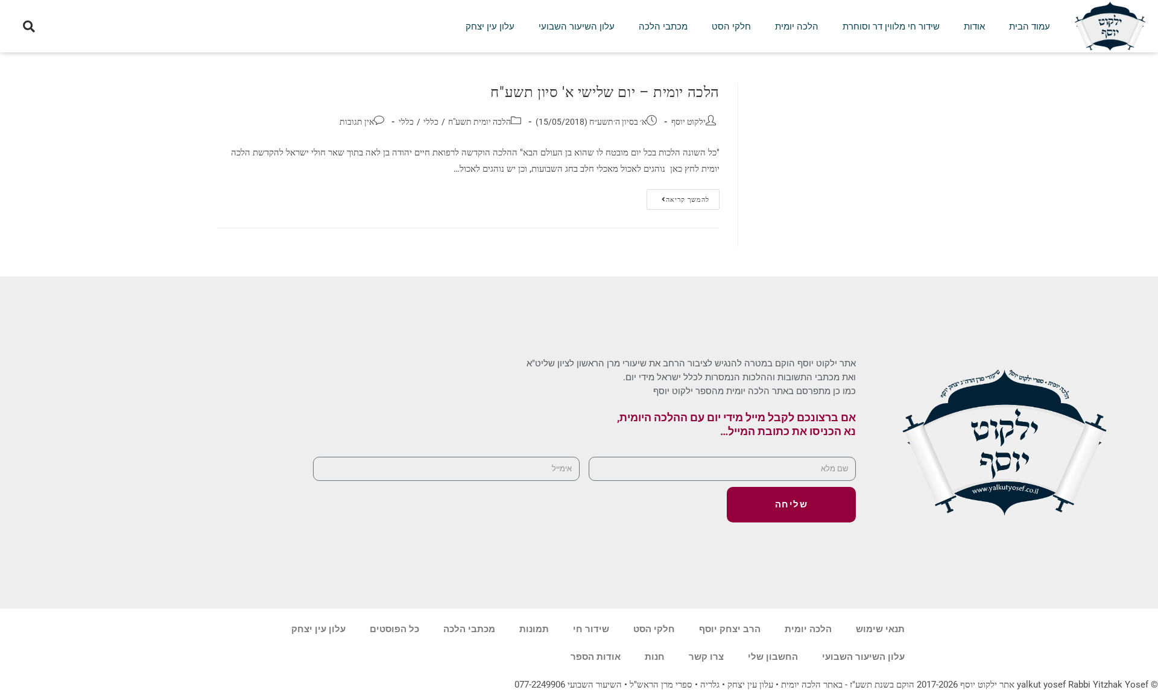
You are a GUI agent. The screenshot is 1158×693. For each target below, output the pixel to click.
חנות (655, 656)
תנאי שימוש (880, 629)
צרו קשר (706, 656)
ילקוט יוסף (688, 122)
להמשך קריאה (678, 196)
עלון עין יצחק (490, 26)
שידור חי (591, 629)
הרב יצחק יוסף (730, 629)
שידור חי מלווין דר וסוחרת (891, 26)
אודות (974, 26)
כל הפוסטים (394, 629)
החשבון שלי (773, 656)
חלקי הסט (731, 26)
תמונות (534, 629)
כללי (430, 122)
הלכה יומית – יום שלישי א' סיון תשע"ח (605, 92)
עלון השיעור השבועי (577, 26)
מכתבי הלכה (663, 26)
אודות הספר (596, 656)
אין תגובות (357, 122)
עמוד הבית (1029, 26)
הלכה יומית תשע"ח (479, 122)
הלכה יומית (796, 26)
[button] (29, 26)
